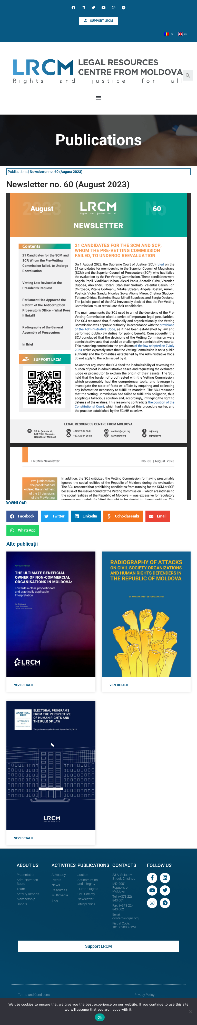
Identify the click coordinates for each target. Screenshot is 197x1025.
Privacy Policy (144, 995)
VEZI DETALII (23, 685)
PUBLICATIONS (93, 865)
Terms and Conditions (34, 995)
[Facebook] (73, 8)
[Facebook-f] (152, 878)
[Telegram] (124, 8)
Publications (17, 172)
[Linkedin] (83, 8)
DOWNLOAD (16, 503)
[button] (188, 75)
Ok (99, 1017)
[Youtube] (103, 8)
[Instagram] (114, 8)
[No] (190, 1011)
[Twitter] (93, 8)
